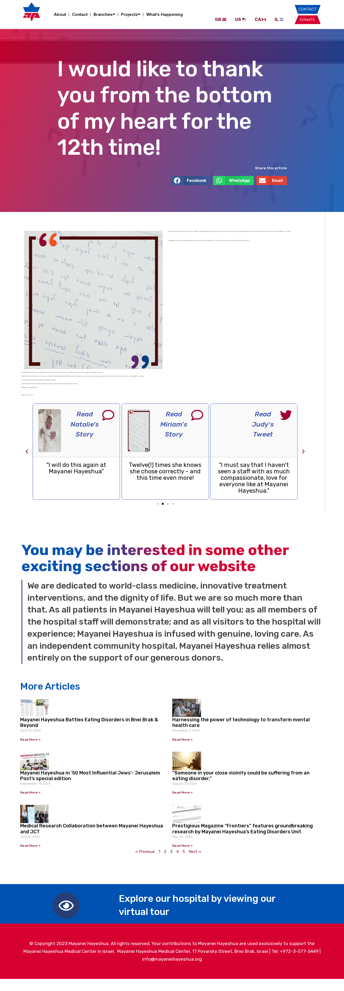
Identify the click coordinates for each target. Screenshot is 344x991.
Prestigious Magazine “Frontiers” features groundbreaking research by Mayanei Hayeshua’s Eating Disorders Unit (242, 829)
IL (277, 19)
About (60, 14)
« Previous (145, 851)
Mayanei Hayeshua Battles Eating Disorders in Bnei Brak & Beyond (89, 723)
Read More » (30, 739)
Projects (129, 14)
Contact (80, 14)
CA (258, 19)
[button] (191, 180)
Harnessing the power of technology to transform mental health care (241, 723)
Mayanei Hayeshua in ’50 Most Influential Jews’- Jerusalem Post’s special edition (90, 776)
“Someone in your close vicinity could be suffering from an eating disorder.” (241, 776)
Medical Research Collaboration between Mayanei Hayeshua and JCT (91, 829)
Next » (195, 851)
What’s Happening (164, 14)
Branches (103, 14)
